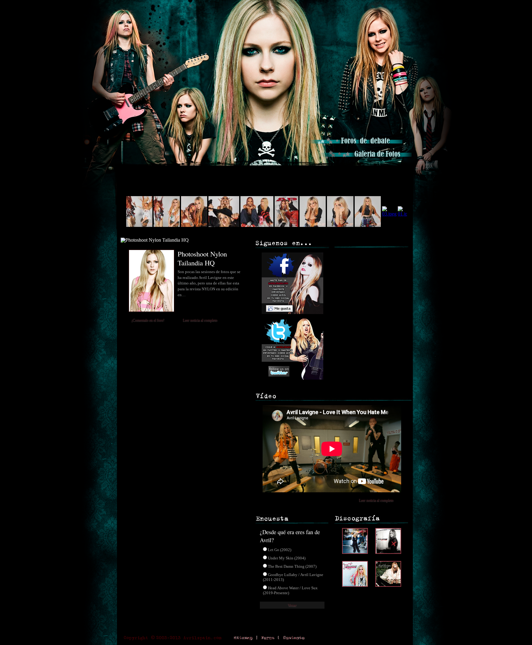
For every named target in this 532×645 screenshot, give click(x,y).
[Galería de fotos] (365, 158)
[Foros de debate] (356, 145)
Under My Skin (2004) (286, 558)
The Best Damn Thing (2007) (292, 566)
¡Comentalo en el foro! (147, 320)
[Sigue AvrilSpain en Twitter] (403, 7)
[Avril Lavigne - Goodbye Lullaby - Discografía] (388, 585)
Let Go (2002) (279, 549)
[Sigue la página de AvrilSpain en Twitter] (291, 378)
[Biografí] (173, 172)
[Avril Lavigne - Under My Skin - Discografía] (388, 552)
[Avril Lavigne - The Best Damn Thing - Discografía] (356, 585)
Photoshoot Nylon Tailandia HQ (202, 258)
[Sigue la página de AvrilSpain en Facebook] (291, 315)
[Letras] (267, 172)
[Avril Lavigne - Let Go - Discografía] (356, 552)
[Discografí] (223, 172)
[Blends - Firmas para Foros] (392, 172)
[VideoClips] (309, 172)
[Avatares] (355, 172)
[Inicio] (133, 172)
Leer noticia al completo (200, 320)
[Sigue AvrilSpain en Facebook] (382, 7)
